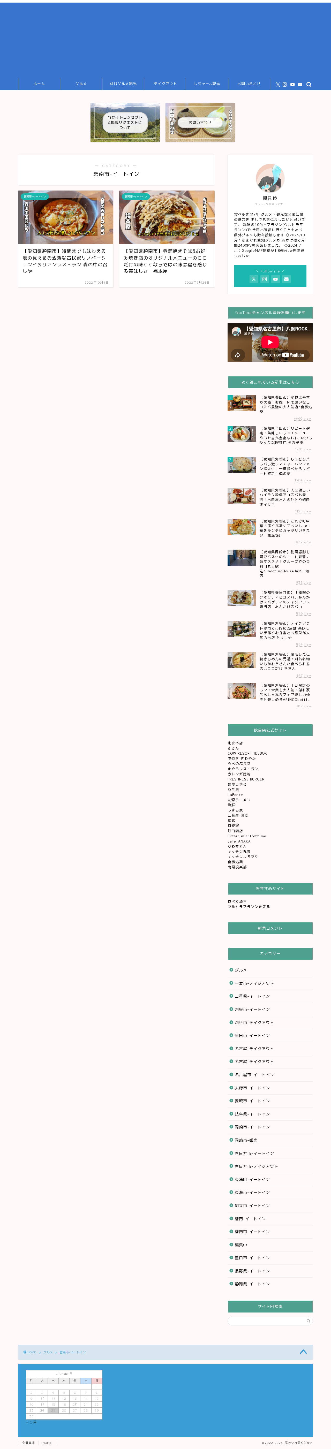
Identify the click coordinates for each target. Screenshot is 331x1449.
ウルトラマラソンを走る (249, 906)
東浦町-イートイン (252, 1179)
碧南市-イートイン (252, 1231)
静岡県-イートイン (252, 1284)
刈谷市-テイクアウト (254, 1022)
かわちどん (238, 846)
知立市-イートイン (252, 1205)
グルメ (81, 83)
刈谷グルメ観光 (123, 83)
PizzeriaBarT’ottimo (247, 835)
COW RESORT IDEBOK (248, 753)
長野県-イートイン (252, 1271)
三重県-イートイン (252, 996)
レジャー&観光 (207, 83)
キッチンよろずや (244, 856)
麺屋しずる (237, 784)
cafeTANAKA (240, 841)
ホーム (39, 83)
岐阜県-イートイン (252, 1114)
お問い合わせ (249, 83)
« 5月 (31, 1422)
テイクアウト (165, 83)
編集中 (241, 1245)
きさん (234, 748)
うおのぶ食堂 (240, 763)
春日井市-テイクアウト (256, 1166)
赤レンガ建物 (239, 773)
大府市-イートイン (252, 1088)
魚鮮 (232, 804)
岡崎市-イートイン (252, 1127)
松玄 (232, 820)
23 (31, 1410)
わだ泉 (233, 789)
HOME (47, 1443)
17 (42, 1404)
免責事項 (28, 1443)
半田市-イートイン (252, 1035)
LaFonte (235, 794)
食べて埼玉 (237, 901)
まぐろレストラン (243, 768)
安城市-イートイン (252, 1101)
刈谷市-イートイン (252, 1009)
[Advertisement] (165, 39)
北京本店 (235, 742)
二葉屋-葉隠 (239, 815)
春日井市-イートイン (254, 1153)
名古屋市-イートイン (254, 1075)
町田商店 (236, 830)
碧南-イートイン (250, 1219)
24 (42, 1410)
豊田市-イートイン (252, 1258)
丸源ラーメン (240, 799)
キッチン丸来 (240, 851)
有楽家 (234, 825)
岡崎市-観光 (246, 1140)
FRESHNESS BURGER (246, 779)
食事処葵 (236, 861)
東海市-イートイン (252, 1192)
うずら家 (236, 810)
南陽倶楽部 (238, 866)
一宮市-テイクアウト (254, 983)
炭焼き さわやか (242, 758)
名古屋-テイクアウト (254, 1048)
